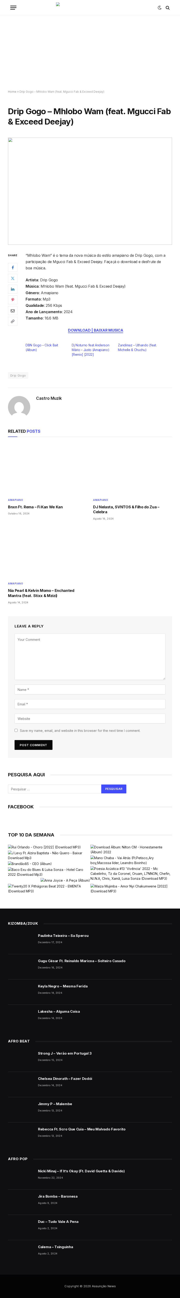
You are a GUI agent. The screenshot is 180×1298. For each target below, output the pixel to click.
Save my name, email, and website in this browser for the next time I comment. (80, 731)
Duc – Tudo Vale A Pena (58, 1221)
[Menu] (13, 7)
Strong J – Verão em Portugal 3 (65, 1053)
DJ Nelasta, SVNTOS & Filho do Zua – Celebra (126, 509)
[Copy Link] (12, 321)
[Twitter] (12, 278)
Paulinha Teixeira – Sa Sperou (63, 935)
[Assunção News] (90, 7)
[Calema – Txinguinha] (21, 1253)
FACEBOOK (21, 807)
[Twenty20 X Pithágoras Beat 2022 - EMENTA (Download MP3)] (49, 889)
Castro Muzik (49, 398)
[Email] (12, 310)
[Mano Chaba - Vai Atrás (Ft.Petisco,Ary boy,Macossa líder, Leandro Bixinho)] (131, 860)
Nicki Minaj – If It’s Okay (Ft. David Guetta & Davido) (81, 1171)
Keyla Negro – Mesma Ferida (62, 986)
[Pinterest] (12, 299)
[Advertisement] (90, 52)
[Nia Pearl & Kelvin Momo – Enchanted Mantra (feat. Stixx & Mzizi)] (47, 552)
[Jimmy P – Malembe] (21, 1110)
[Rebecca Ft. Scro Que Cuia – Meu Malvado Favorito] (21, 1135)
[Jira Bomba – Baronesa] (21, 1202)
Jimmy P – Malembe (55, 1104)
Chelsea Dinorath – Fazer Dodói (65, 1078)
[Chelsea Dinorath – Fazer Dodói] (21, 1084)
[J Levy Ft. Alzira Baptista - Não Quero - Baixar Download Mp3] (49, 855)
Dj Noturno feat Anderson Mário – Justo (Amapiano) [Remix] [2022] (90, 349)
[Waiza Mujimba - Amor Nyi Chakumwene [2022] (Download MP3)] (131, 889)
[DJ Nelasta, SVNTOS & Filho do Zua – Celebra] (132, 468)
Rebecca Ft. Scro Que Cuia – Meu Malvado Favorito (82, 1129)
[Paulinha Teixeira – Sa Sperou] (21, 941)
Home (12, 91)
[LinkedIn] (12, 289)
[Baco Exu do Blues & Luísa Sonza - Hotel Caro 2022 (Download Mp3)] (49, 872)
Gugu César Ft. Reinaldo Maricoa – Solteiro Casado (81, 961)
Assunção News (104, 1286)
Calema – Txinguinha (55, 1247)
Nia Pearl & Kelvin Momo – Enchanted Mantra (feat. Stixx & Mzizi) (41, 593)
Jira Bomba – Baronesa (58, 1196)
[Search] (167, 7)
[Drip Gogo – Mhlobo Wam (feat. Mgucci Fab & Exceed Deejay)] (90, 191)
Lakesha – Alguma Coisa (59, 1011)
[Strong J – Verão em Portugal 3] (21, 1059)
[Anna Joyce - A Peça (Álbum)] (65, 880)
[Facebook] (12, 267)
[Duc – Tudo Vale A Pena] (21, 1227)
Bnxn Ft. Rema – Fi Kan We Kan (35, 507)
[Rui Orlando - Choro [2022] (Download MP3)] (44, 847)
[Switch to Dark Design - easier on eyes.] (160, 8)
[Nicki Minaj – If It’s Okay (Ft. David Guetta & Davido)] (21, 1177)
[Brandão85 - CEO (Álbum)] (30, 863)
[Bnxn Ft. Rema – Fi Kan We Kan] (47, 468)
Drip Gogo (18, 375)
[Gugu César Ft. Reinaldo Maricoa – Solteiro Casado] (21, 967)
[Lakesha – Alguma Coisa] (21, 1017)
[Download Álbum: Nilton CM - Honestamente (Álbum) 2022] (131, 849)
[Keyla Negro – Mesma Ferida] (21, 992)
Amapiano (15, 500)
